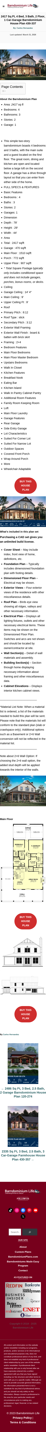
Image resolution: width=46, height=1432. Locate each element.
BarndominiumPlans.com (23, 1256)
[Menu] (3, 6)
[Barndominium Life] (23, 6)
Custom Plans (23, 1252)
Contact (23, 1270)
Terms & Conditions (23, 1422)
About (23, 1247)
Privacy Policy (22, 1417)
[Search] (29, 1232)
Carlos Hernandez (25, 28)
